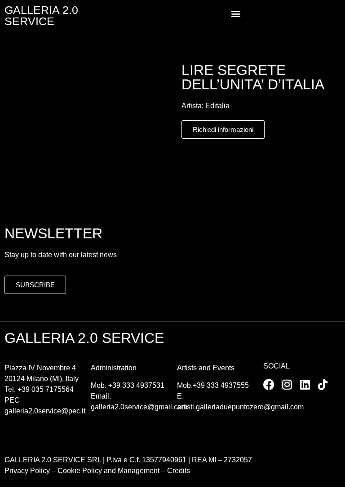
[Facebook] (268, 384)
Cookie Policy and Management (107, 470)
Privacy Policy (27, 470)
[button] (235, 13)
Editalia (217, 106)
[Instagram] (286, 384)
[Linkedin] (304, 384)
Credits (178, 470)
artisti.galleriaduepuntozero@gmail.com (240, 407)
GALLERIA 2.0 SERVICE (41, 15)
